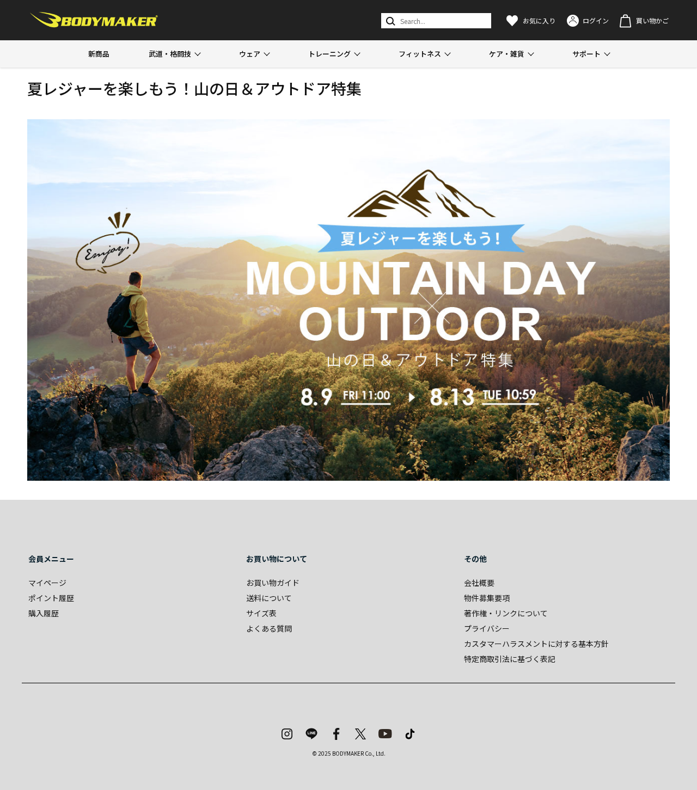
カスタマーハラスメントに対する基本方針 (536, 643)
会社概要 (479, 582)
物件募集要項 (487, 597)
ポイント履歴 (51, 597)
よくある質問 (269, 628)
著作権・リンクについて (506, 613)
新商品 (98, 53)
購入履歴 (43, 613)
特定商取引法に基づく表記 (509, 658)
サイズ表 (261, 613)
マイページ (47, 582)
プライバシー (487, 628)
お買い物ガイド (272, 582)
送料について (269, 597)
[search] (389, 20)
